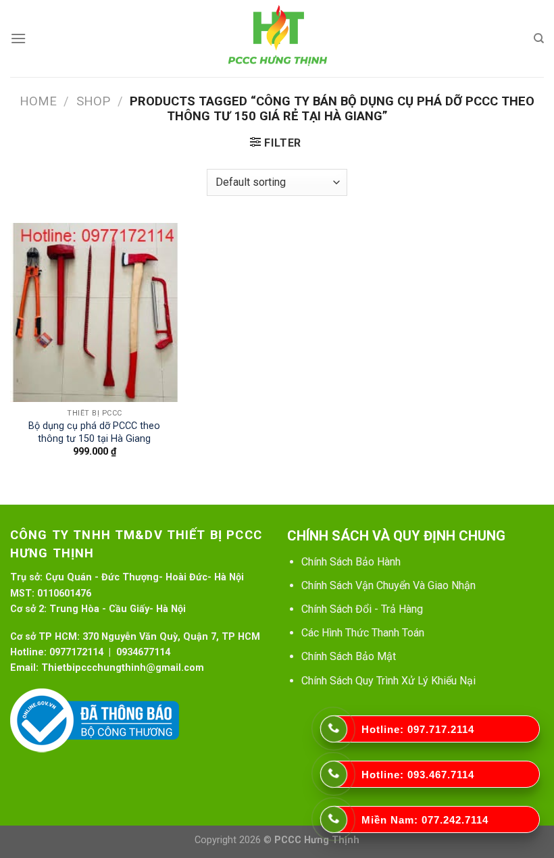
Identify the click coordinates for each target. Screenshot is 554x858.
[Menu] (18, 38)
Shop (93, 101)
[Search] (539, 38)
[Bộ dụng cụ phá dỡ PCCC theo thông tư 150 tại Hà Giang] (94, 312)
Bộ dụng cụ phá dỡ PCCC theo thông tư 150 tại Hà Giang (94, 432)
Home (38, 101)
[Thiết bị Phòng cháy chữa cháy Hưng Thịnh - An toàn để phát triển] (277, 38)
